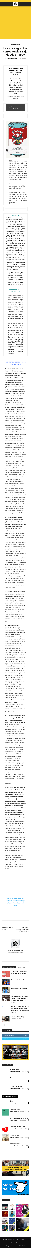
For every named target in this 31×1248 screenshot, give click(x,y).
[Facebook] (3, 917)
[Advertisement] (15, 22)
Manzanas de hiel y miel (17, 1127)
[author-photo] (15, 947)
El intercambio (14, 1135)
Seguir (26, 1035)
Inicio (3, 41)
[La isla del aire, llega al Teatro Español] (6, 1019)
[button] (3, 4)
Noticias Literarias (10, 41)
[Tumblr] (27, 917)
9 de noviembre (15, 1144)
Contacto (15, 1241)
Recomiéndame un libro (9, 1239)
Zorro (12, 1101)
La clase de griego (16, 1086)
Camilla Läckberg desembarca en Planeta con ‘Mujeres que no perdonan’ (22, 930)
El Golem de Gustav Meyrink (7, 928)
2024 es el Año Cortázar (19, 988)
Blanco (12, 1078)
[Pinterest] (11, 917)
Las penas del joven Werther (19, 1118)
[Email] (23, 917)
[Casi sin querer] (5, 1112)
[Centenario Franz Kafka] (6, 982)
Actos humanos (15, 1069)
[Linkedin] (19, 917)
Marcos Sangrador (14, 1103)
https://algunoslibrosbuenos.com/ (15, 952)
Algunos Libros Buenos (12, 58)
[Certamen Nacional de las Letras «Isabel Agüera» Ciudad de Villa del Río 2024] (6, 998)
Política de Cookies (15, 1243)
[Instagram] (10, 956)
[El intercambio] (5, 1137)
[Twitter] (7, 917)
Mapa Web (8, 1241)
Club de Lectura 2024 (21, 1239)
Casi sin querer (15, 1109)
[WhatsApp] (15, 917)
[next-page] (5, 1025)
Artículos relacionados (9, 967)
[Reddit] (21, 956)
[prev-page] (3, 1025)
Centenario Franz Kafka (19, 980)
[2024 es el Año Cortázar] (6, 990)
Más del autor (21, 967)
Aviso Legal (21, 1241)
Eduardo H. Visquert (14, 1128)
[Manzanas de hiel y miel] (5, 1129)
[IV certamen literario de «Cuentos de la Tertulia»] (6, 974)
